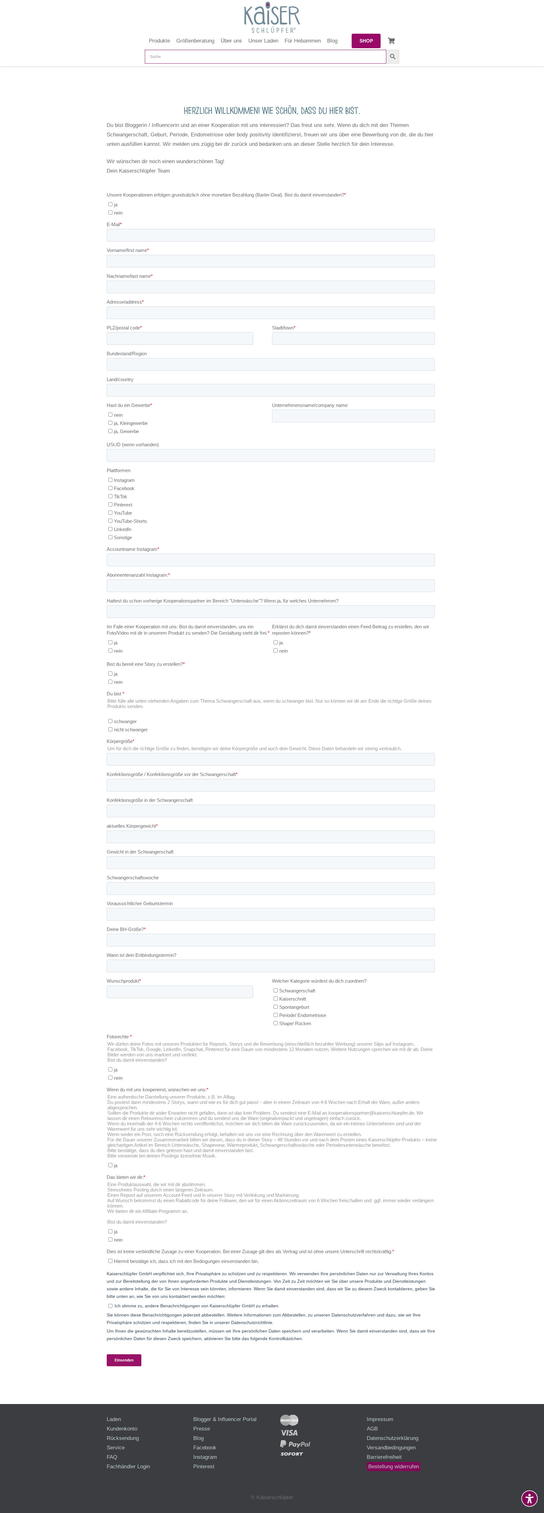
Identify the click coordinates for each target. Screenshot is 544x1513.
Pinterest (203, 1467)
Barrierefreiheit (384, 1457)
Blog (198, 1438)
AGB (372, 1429)
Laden (114, 1419)
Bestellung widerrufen (393, 1467)
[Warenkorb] (391, 41)
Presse (201, 1429)
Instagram (205, 1457)
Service (116, 1448)
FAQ (112, 1457)
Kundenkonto (122, 1429)
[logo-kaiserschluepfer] (272, 17)
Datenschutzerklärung (392, 1438)
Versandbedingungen (391, 1448)
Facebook (204, 1448)
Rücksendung (123, 1438)
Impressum (380, 1419)
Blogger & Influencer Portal (225, 1419)
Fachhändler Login (128, 1467)
